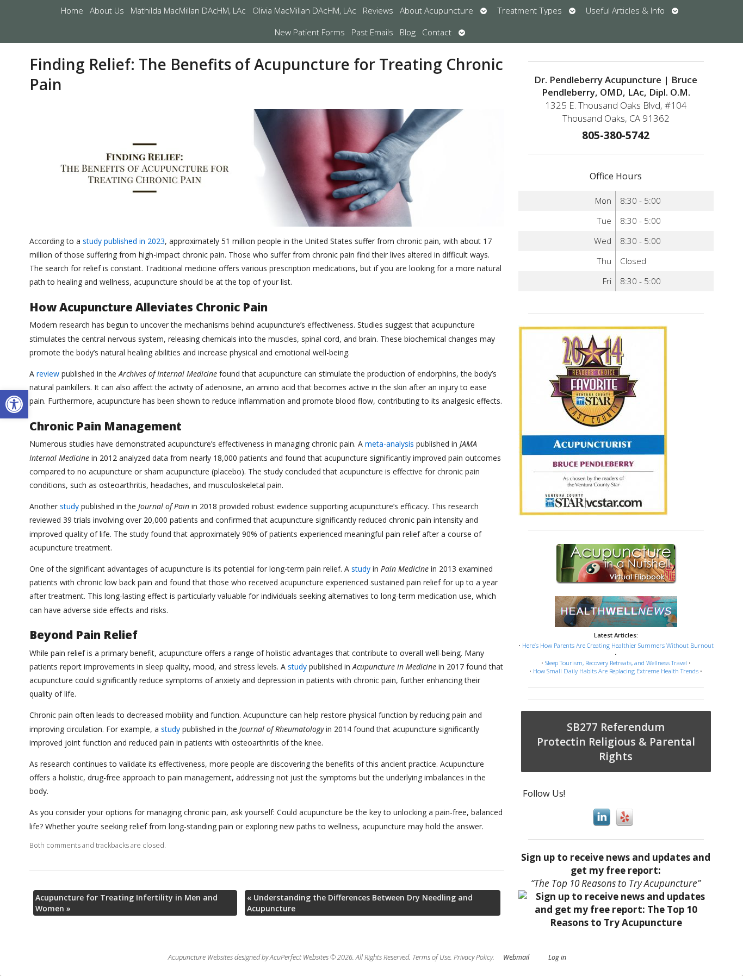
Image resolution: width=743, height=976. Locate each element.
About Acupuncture (436, 10)
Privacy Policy (473, 957)
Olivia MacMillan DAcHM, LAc (304, 10)
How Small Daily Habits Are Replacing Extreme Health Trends (615, 671)
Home (72, 10)
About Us (107, 10)
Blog (408, 32)
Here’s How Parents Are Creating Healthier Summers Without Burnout (618, 645)
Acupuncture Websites (200, 957)
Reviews (378, 10)
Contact (436, 32)
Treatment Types (529, 10)
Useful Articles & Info (625, 10)
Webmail (516, 957)
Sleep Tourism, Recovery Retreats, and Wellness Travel (616, 663)
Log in (557, 957)
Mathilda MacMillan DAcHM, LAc (188, 10)
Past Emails (372, 32)
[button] (14, 404)
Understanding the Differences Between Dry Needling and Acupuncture (360, 903)
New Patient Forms (310, 32)
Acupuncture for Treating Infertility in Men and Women (126, 903)
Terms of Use (431, 957)
